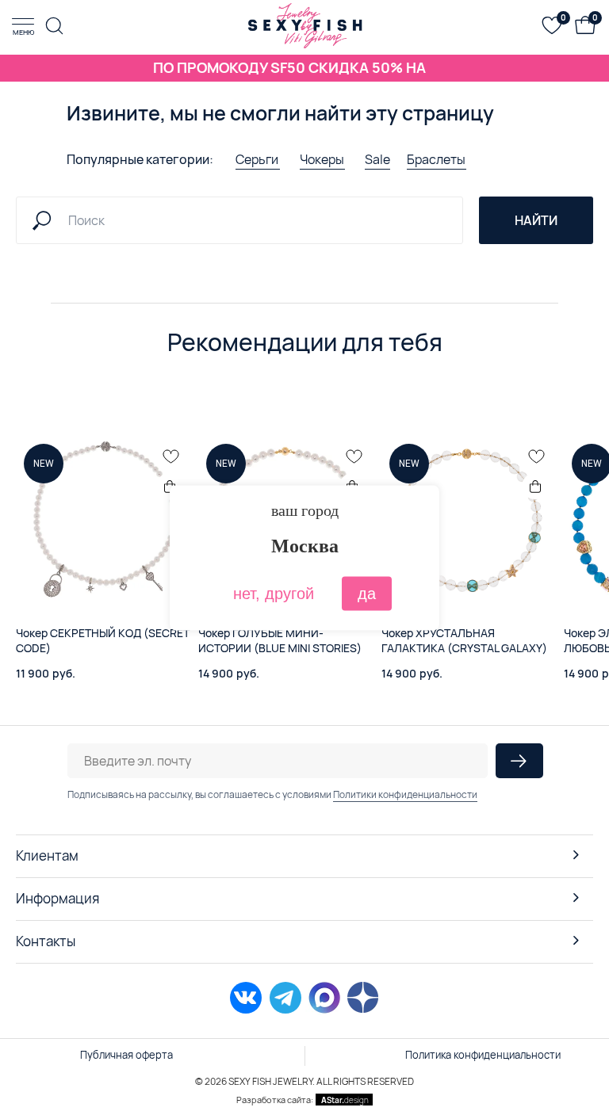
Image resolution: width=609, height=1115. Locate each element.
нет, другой (273, 592)
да (367, 592)
